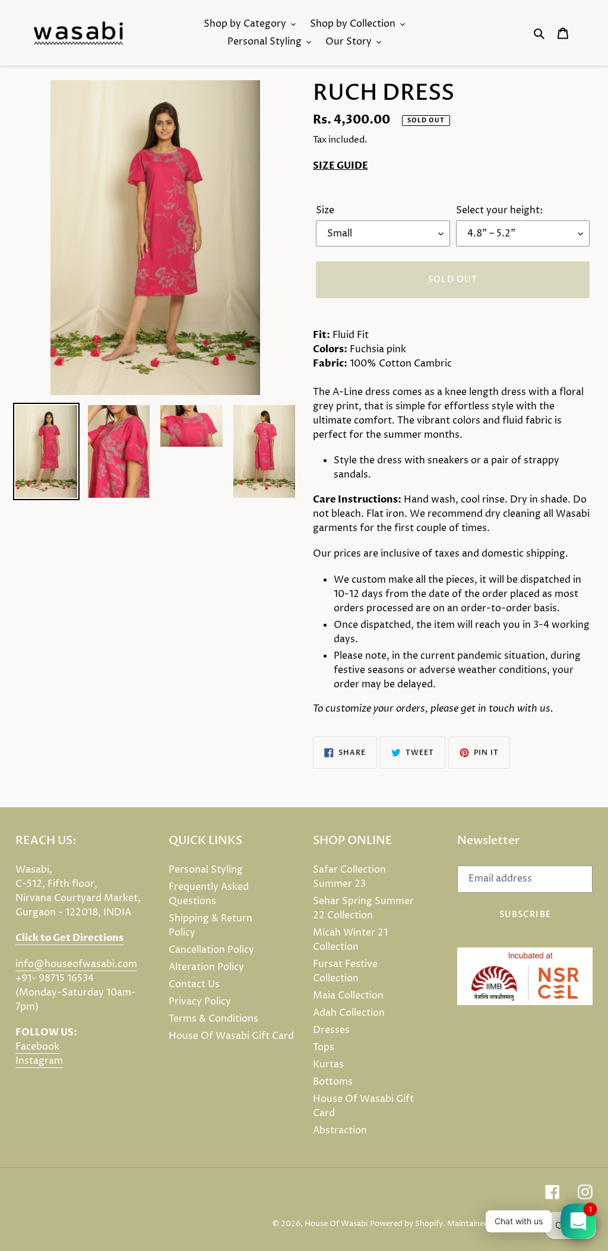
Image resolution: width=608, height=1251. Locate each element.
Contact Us (194, 984)
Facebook (37, 1046)
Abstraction (340, 1130)
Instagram (39, 1060)
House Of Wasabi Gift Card (231, 1035)
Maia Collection (348, 995)
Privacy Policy (200, 1001)
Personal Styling (206, 869)
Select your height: (499, 210)
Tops (323, 1047)
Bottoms (333, 1081)
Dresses (331, 1030)
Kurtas (328, 1064)
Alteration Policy (206, 967)
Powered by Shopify (406, 1223)
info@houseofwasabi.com (76, 964)
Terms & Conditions (213, 1018)
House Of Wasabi (336, 1223)
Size (325, 210)
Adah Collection (349, 1012)
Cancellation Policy (211, 949)
